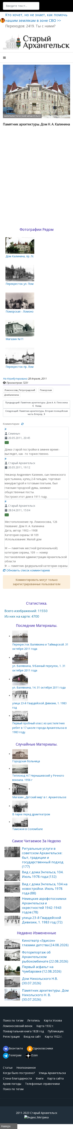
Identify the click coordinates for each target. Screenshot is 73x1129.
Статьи (7, 1067)
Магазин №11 (15, 339)
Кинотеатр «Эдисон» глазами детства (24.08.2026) (45, 942)
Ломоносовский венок (18, 1026)
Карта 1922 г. (53, 1036)
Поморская (46, 390)
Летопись (33, 1020)
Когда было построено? (19, 1073)
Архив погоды (12, 1084)
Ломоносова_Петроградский (19, 390)
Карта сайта (55, 1078)
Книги (39, 1078)
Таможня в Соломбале (27, 829)
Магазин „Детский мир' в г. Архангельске (39, 797)
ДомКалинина (11, 394)
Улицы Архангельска (52, 1073)
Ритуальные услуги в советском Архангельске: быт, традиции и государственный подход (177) (42, 857)
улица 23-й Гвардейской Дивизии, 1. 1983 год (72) (42, 919)
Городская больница (26, 761)
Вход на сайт (32, 1036)
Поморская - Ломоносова (23, 311)
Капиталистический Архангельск (22, 116)
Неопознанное (26, 1067)
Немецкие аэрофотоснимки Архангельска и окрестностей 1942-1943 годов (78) (44, 905)
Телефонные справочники (42, 1084)
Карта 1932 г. (45, 1026)
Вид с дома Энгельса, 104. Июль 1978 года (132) (42, 874)
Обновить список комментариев (28, 570)
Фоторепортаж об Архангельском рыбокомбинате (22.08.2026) (45, 957)
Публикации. (56, 1031)
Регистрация (11, 1036)
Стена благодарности (17, 1078)
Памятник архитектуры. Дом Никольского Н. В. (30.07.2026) (45, 995)
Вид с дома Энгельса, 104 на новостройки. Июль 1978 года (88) (44, 888)
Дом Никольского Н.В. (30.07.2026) (40, 980)
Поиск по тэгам (13, 1020)
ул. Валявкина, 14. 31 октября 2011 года (39, 687)
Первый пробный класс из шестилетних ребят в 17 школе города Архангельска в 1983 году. (39, 727)
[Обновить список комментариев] (22, 424)
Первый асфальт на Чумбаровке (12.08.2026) (41, 969)
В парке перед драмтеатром (31, 814)
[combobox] (21, 6)
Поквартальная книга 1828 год (23, 1031)
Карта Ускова (53, 1020)
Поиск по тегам (13, 1089)
